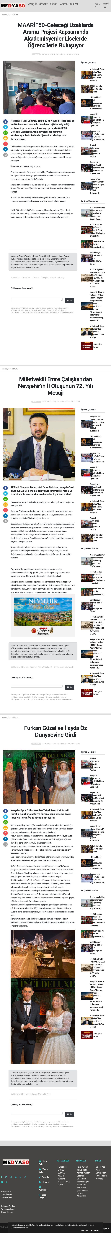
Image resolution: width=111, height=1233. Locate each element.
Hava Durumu (82, 1167)
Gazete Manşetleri (81, 1195)
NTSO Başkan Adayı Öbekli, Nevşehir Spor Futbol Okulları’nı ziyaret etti (97, 230)
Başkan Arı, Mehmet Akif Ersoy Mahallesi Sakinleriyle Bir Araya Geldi (97, 168)
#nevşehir (15, 277)
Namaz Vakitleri (83, 1173)
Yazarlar (46, 1177)
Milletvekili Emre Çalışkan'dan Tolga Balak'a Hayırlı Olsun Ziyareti (97, 75)
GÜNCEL (54, 4)
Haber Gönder (7, 1212)
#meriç (61, 277)
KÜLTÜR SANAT (64, 1182)
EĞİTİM (15, 15)
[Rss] (26, 1177)
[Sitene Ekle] (8, 1182)
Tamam (96, 1230)
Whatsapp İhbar (7, 1209)
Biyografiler (101, 1173)
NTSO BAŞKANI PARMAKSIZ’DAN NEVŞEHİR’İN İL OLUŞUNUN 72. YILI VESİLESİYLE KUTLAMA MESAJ (97, 278)
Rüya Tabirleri (101, 1176)
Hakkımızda (6, 1191)
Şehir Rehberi (82, 1191)
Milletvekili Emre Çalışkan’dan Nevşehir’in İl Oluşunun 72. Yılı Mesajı (97, 331)
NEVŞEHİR (32, 4)
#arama (35, 277)
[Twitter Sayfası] (7, 1177)
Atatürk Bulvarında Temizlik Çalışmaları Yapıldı (95, 151)
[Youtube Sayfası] (17, 1177)
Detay (85, 1230)
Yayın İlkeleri (6, 1194)
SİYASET (43, 4)
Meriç (72, 185)
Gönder (70, 300)
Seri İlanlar (81, 1188)
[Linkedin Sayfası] (21, 1177)
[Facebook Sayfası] (2, 1177)
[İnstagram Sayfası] (12, 1177)
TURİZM (74, 4)
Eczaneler (81, 1176)
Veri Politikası (6, 1197)
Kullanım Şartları (8, 1206)
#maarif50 (25, 277)
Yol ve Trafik (82, 1170)
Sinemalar (81, 1185)
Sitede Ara (100, 1167)
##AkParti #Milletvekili (63, 667)
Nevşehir (31, 172)
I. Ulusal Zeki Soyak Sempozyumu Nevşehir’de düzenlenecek (96, 103)
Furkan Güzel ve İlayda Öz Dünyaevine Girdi (97, 244)
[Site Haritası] (3, 1182)
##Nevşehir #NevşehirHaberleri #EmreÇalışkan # (31, 667)
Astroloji (99, 1179)
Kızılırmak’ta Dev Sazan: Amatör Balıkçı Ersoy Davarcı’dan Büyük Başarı (97, 213)
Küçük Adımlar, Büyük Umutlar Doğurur (96, 89)
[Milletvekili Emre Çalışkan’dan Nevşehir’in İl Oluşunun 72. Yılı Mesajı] (39, 444)
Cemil (66, 185)
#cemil (53, 277)
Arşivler (45, 1182)
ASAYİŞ (64, 4)
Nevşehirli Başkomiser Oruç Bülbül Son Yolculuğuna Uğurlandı (97, 120)
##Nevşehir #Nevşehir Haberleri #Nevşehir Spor (31, 1094)
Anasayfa (6, 15)
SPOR (60, 1185)
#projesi (44, 277)
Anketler (99, 1170)
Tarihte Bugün (83, 1182)
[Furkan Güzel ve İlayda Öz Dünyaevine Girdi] (39, 777)
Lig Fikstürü (81, 1179)
